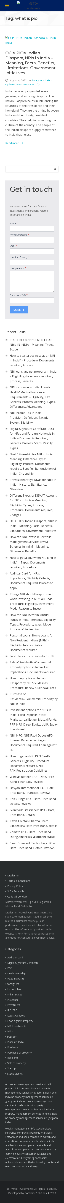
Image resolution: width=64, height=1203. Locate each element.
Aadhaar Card (15, 957)
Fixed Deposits (15, 978)
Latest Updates (16, 1015)
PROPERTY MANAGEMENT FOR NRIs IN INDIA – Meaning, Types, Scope (32, 344)
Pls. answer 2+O (19, 295)
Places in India (15, 1042)
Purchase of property (19, 1052)
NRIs (19, 84)
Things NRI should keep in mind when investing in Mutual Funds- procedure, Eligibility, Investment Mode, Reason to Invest (32, 601)
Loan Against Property (20, 1021)
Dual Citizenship (16, 973)
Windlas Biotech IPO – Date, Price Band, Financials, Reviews (32, 779)
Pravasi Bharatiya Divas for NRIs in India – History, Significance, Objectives (33, 484)
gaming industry (14, 1153)
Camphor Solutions (36, 1193)
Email (13, 245)
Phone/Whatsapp (19, 234)
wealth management (17, 1128)
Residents (28, 84)
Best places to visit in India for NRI (32, 656)
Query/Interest (18, 268)
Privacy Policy (15, 886)
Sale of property (16, 1063)
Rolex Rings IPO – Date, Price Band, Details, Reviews (33, 801)
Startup (11, 1068)
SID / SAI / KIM (15, 891)
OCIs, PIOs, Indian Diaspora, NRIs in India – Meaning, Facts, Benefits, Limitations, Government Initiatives (30, 62)
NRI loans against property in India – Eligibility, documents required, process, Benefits (33, 376)
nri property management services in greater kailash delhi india (31, 1093)
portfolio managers (41, 1132)
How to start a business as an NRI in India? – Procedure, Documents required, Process (32, 360)
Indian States (14, 994)
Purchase (12, 1047)
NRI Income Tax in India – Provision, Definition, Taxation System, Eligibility (30, 417)
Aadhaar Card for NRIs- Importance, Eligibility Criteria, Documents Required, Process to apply (31, 580)
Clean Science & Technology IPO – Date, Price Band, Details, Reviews (32, 845)
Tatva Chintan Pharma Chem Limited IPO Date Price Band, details (33, 823)
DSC (9, 968)
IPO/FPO (12, 1010)
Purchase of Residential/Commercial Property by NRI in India (34, 699)
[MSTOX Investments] (32, 8)
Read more (12, 143)
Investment (13, 1005)
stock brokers (43, 1128)
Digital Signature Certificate (23, 962)
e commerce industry (43, 1149)
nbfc (32, 1128)
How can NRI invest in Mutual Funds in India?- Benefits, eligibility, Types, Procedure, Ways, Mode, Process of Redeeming (33, 622)
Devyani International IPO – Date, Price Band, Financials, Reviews (32, 790)
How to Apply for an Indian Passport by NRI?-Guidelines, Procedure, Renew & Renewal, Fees (33, 683)
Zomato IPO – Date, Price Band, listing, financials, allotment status (32, 834)
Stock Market (15, 1073)
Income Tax (14, 989)
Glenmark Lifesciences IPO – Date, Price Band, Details (32, 812)
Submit (19, 310)
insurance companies (17, 1132)
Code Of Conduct (17, 896)
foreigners (38, 80)
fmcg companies (37, 1158)
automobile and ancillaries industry (25, 1162)
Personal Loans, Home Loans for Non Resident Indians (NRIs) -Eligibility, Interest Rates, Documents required (32, 642)
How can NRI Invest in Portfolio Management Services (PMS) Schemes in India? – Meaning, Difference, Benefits (31, 544)
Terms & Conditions (18, 880)
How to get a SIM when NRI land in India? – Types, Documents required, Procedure (33, 562)
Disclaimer (13, 875)
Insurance (12, 999)
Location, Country (19, 257)
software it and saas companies (23, 1137)
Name (14, 223)
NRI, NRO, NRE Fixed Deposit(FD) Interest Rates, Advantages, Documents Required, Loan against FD (33, 743)
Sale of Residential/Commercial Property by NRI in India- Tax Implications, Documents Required (32, 667)
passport (12, 1036)
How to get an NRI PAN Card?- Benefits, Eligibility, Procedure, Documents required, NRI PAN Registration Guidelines (30, 763)
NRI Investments (16, 1026)
